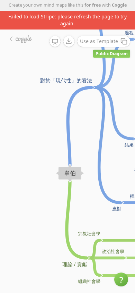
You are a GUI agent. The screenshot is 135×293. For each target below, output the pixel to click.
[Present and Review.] (55, 41)
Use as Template (99, 41)
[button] (121, 279)
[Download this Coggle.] (68, 41)
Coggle (119, 5)
